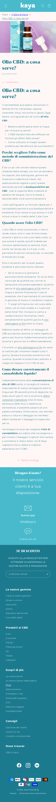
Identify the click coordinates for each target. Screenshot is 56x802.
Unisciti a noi (13, 732)
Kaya (5, 14)
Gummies (11, 638)
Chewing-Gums (14, 647)
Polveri (9, 642)
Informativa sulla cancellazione (32, 793)
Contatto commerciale (18, 736)
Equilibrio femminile (17, 613)
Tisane (9, 655)
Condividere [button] (12, 82)
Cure (8, 634)
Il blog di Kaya (20, 14)
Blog (8, 685)
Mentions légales (15, 707)
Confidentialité (14, 711)
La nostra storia (14, 676)
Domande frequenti (16, 698)
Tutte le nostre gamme (18, 595)
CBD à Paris (12, 752)
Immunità (11, 604)
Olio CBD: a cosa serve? (15, 18)
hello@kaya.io (28, 521)
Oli (7, 651)
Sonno (9, 609)
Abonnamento (13, 689)
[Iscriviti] (47, 574)
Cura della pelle (14, 617)
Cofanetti (11, 660)
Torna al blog (30, 460)
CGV (8, 702)
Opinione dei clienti (16, 727)
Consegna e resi (14, 693)
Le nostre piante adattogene (21, 680)
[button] (6, 6)
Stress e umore (14, 600)
